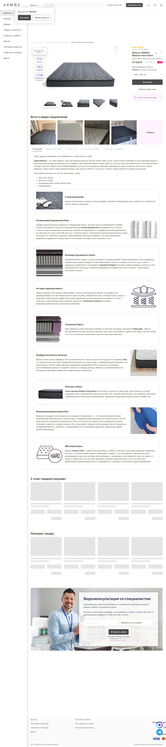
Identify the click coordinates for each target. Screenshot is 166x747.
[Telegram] (159, 732)
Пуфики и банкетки (12, 30)
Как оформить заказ (84, 723)
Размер (135, 69)
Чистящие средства (13, 47)
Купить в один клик (147, 89)
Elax (93, 416)
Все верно (24, 17)
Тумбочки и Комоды (13, 52)
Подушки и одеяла (12, 35)
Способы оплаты (82, 719)
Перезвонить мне (134, 5)
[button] (50, 103)
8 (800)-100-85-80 (114, 5)
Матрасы (8, 13)
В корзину (147, 82)
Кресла (7, 41)
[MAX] (159, 725)
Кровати (7, 18)
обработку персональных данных (118, 639)
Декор (6, 58)
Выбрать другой (42, 17)
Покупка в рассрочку (84, 727)
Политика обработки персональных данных (148, 744)
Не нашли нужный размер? (148, 70)
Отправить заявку (119, 632)
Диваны (7, 24)
